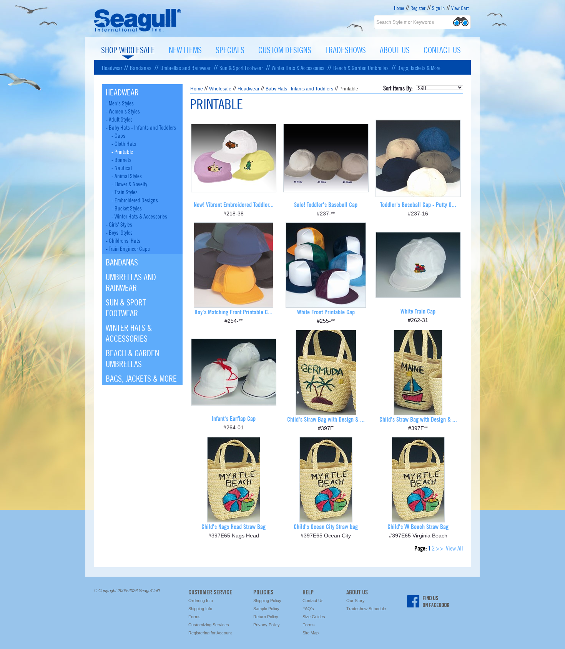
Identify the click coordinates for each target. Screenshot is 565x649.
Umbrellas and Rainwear (185, 67)
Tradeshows (345, 49)
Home (399, 7)
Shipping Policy (267, 600)
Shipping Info (200, 608)
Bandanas (140, 67)
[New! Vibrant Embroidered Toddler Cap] (233, 189)
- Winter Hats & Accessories (139, 215)
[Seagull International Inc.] (137, 30)
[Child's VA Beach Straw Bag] (418, 519)
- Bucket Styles (126, 207)
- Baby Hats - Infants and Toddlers (141, 126)
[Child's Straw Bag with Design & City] (326, 412)
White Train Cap (417, 310)
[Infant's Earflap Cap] (233, 403)
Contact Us (442, 49)
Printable (348, 89)
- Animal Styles (126, 175)
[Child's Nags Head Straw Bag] (233, 519)
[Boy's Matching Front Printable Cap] (233, 305)
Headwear (112, 67)
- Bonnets (121, 159)
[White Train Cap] (418, 295)
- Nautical (121, 167)
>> (440, 547)
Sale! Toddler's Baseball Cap (325, 204)
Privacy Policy (266, 624)
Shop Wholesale (128, 49)
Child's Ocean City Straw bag (326, 526)
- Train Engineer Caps (128, 248)
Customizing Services (208, 624)
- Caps (118, 135)
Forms (194, 616)
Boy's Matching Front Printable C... (233, 311)
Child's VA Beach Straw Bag (418, 526)
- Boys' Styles (119, 232)
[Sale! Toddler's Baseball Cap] (326, 189)
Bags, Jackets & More (418, 67)
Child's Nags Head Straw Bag (233, 526)
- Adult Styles (119, 118)
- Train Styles (124, 191)
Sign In (438, 7)
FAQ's (308, 608)
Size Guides (313, 616)
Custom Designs (284, 49)
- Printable (122, 151)
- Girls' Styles (119, 223)
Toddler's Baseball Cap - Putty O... (418, 204)
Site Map (310, 633)
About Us (395, 49)
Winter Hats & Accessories (298, 67)
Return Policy (265, 616)
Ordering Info (200, 600)
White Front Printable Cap (326, 311)
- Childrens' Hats (123, 240)
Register (417, 7)
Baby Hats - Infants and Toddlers (299, 89)
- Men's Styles (120, 102)
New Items (185, 49)
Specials (230, 49)
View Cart (460, 7)
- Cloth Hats (123, 143)
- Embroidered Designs (134, 199)
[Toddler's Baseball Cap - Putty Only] (418, 194)
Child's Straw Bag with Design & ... (326, 418)
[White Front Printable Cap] (326, 305)
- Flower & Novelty (129, 183)
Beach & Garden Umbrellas (361, 67)
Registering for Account (210, 633)
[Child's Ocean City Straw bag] (325, 519)
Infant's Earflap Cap (234, 418)
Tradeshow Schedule (366, 608)
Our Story (355, 600)
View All (454, 547)
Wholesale (220, 89)
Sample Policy (266, 608)
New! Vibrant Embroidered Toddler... (234, 204)
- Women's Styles (123, 110)
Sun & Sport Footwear (241, 67)
